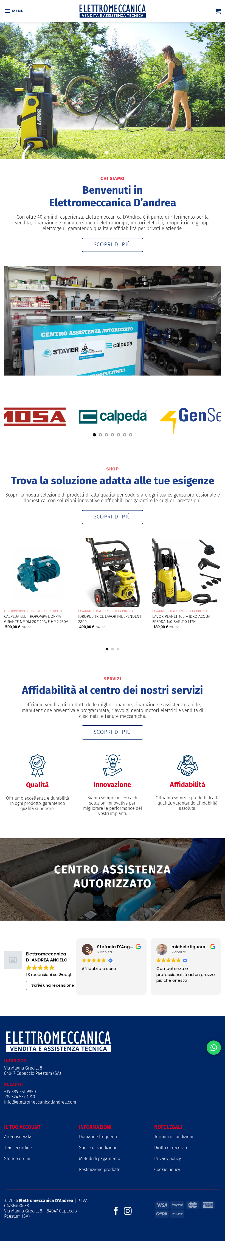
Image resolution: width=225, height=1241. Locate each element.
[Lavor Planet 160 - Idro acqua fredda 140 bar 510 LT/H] (186, 572)
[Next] (212, 583)
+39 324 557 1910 (19, 1096)
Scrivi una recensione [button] (52, 985)
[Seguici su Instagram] (128, 1211)
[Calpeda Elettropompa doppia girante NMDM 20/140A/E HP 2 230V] (38, 572)
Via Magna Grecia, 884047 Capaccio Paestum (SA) (32, 1070)
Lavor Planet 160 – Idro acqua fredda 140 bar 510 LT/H (181, 619)
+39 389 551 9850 (20, 1091)
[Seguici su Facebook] (116, 1211)
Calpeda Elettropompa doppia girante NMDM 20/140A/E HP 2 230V (36, 619)
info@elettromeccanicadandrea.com (40, 1102)
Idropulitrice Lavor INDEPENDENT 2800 (109, 619)
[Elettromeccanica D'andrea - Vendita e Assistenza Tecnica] (112, 11)
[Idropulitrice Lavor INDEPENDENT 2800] (112, 572)
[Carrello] (218, 11)
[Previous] (13, 583)
